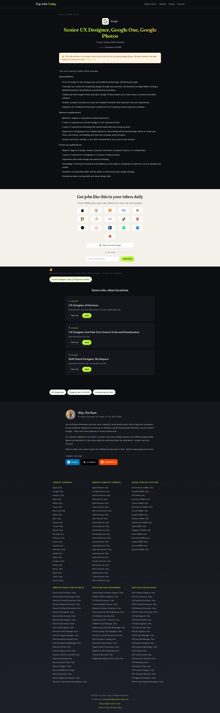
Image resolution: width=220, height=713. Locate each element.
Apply (87, 315)
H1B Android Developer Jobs (144, 600)
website (80, 437)
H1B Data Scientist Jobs (141, 620)
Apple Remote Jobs (100, 487)
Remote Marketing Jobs (62, 658)
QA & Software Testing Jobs (104, 639)
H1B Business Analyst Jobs (143, 643)
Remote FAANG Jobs (140, 549)
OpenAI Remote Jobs (101, 546)
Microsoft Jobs (59, 511)
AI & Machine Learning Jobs (103, 616)
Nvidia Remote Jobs (100, 503)
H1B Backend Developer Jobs (144, 608)
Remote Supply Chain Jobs (64, 662)
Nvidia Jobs (57, 503)
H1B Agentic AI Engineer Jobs (144, 678)
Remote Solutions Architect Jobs (66, 655)
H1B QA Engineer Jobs (141, 616)
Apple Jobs (57, 487)
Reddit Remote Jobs (100, 553)
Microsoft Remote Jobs (102, 511)
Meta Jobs (57, 499)
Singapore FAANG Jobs (141, 530)
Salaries (162, 4)
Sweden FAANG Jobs (140, 518)
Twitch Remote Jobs (100, 576)
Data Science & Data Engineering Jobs (108, 612)
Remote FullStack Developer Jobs (67, 608)
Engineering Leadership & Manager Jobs (108, 627)
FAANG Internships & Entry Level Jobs (107, 658)
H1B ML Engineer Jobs (141, 631)
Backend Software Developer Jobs (106, 608)
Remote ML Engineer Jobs (63, 627)
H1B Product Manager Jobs (143, 635)
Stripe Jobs (57, 507)
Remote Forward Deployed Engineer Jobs (70, 682)
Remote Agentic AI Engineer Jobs (66, 678)
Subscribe (127, 258)
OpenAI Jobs (58, 546)
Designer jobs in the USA (80, 392)
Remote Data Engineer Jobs (64, 620)
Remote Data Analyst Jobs (64, 623)
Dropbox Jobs (59, 561)
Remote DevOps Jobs (62, 647)
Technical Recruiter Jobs (102, 655)
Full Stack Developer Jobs (103, 600)
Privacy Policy (116, 707)
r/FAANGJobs (110, 462)
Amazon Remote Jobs (101, 495)
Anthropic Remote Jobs (102, 549)
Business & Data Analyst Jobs (104, 643)
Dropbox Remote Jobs (101, 561)
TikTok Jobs (58, 526)
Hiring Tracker (150, 4)
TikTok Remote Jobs (100, 526)
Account (180, 4)
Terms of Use (103, 707)
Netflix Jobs (57, 515)
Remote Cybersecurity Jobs (64, 651)
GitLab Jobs (58, 565)
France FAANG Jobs (140, 511)
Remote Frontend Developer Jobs (67, 600)
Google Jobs (72, 14)
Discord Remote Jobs (101, 580)
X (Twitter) (91, 462)
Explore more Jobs (112, 703)
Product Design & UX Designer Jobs (107, 631)
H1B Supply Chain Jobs (141, 666)
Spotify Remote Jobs (100, 530)
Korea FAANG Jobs (140, 546)
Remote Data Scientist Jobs (64, 616)
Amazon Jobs (58, 495)
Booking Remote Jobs (101, 534)
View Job (74, 315)
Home (61, 14)
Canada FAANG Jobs (140, 491)
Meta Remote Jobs (100, 499)
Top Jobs (46, 4)
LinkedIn (74, 462)
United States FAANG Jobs (142, 487)
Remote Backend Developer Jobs (66, 604)
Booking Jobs (58, 534)
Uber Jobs (57, 518)
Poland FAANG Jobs (140, 515)
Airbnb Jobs (58, 522)
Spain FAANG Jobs (139, 534)
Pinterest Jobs (59, 538)
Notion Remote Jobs (100, 569)
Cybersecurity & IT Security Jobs (105, 620)
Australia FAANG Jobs (141, 538)
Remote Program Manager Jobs (66, 635)
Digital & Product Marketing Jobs (105, 651)
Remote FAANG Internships (64, 670)
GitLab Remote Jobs (100, 565)
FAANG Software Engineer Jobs (105, 596)
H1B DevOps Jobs (139, 651)
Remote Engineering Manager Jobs (67, 643)
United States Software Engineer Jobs (107, 593)
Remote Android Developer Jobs (66, 596)
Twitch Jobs (58, 576)
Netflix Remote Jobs (100, 515)
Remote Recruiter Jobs (62, 674)
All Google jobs (58, 392)
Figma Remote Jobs (100, 557)
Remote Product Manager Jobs (65, 631)
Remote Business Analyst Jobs (65, 639)
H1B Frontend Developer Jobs (144, 604)
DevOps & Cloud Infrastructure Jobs (107, 635)
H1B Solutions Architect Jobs (144, 658)
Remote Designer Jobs (62, 666)
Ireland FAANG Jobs (140, 503)
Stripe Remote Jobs (100, 507)
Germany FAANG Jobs (141, 499)
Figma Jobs (57, 557)
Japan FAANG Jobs (140, 542)
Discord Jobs (58, 580)
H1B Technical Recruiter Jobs (144, 674)
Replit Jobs (57, 573)
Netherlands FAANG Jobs (142, 507)
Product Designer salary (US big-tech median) (71, 279)
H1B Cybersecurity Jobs (142, 655)
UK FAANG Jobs (138, 495)
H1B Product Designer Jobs (143, 670)
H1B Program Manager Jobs (143, 639)
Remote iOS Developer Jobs (64, 593)
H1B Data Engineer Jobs (142, 623)
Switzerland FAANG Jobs (142, 522)
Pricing (171, 4)
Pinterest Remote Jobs (101, 538)
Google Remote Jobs (101, 491)
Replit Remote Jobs (100, 573)
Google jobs (90, 59)
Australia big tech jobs (104, 392)
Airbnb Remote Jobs (100, 522)
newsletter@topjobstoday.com (115, 699)
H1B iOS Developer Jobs (142, 596)
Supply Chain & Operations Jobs (105, 647)
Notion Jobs (58, 569)
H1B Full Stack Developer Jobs (144, 612)
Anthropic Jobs (59, 549)
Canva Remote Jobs (100, 542)
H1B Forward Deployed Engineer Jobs (147, 682)
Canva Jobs (58, 542)
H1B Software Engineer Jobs (143, 593)
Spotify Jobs (58, 530)
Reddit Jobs (57, 553)
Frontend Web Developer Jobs (105, 604)
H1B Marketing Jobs (140, 662)
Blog (101, 703)
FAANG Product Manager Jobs (104, 623)
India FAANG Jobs (139, 526)
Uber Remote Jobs (100, 518)
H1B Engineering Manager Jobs (144, 647)
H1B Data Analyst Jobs (141, 627)
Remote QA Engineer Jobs (63, 612)
